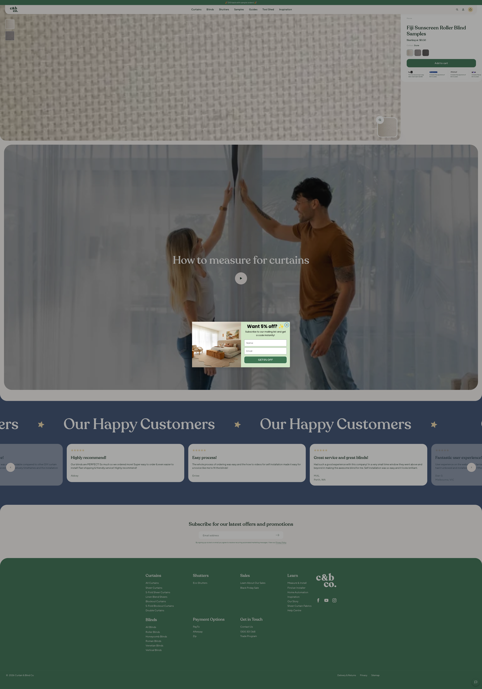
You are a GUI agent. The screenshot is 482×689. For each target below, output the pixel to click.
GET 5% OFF (265, 360)
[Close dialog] (287, 325)
